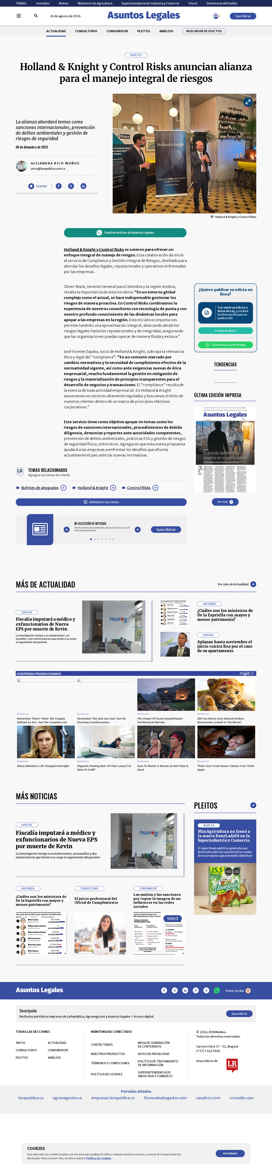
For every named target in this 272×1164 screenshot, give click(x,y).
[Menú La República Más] (19, 16)
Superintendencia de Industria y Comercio (150, 3)
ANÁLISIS (166, 31)
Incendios (43, 3)
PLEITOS (143, 31)
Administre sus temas (104, 502)
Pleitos (205, 805)
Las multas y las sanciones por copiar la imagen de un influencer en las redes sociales (157, 900)
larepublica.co (30, 1098)
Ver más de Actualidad (233, 584)
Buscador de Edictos (204, 31)
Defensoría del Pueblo (222, 3)
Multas (63, 3)
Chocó (193, 3)
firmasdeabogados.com (165, 1098)
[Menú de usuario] (216, 16)
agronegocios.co (67, 1098)
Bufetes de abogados (40, 487)
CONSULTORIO (86, 31)
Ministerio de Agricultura (95, 3)
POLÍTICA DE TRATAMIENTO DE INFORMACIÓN (158, 1063)
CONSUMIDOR (117, 31)
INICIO (20, 1043)
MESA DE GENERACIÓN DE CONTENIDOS (154, 1044)
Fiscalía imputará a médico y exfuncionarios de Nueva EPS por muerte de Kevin (45, 624)
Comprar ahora (225, 330)
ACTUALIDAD (56, 31)
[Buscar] (36, 16)
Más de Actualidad (45, 584)
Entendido (230, 1153)
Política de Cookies (98, 1158)
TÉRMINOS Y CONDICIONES (110, 1063)
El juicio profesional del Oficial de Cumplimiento (96, 901)
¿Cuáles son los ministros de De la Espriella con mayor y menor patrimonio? (225, 615)
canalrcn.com (208, 1098)
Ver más (222, 502)
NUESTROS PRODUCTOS (108, 1054)
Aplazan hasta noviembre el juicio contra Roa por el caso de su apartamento (224, 646)
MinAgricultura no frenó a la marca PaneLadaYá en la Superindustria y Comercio (224, 836)
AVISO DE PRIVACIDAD (153, 1054)
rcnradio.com (242, 1098)
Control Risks (139, 487)
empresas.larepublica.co (113, 1098)
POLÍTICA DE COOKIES (106, 1074)
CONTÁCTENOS (102, 1044)
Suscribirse (243, 16)
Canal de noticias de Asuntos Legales (129, 232)
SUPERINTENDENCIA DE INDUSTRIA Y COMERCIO (155, 1074)
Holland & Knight (93, 487)
